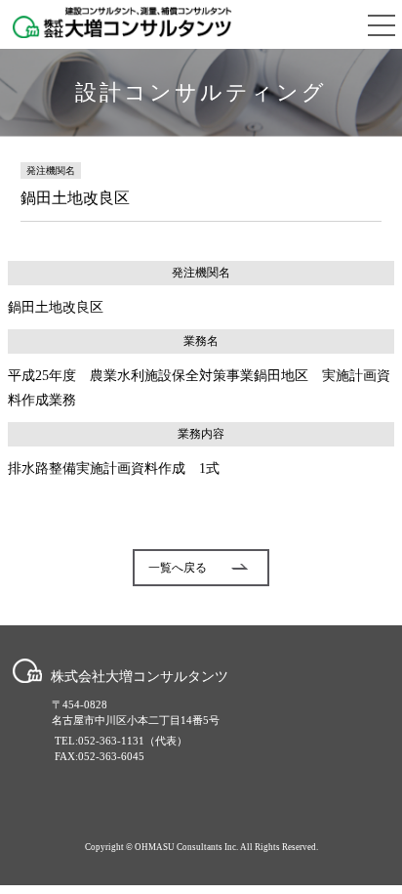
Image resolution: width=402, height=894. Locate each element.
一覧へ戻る (177, 568)
